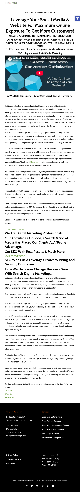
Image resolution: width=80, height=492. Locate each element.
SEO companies (35, 162)
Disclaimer (10, 463)
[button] (77, 18)
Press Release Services (51, 421)
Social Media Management (53, 429)
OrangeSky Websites (60, 480)
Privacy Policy (12, 455)
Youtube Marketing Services (53, 438)
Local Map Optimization (52, 417)
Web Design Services (50, 433)
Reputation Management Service (55, 425)
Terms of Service (13, 459)
